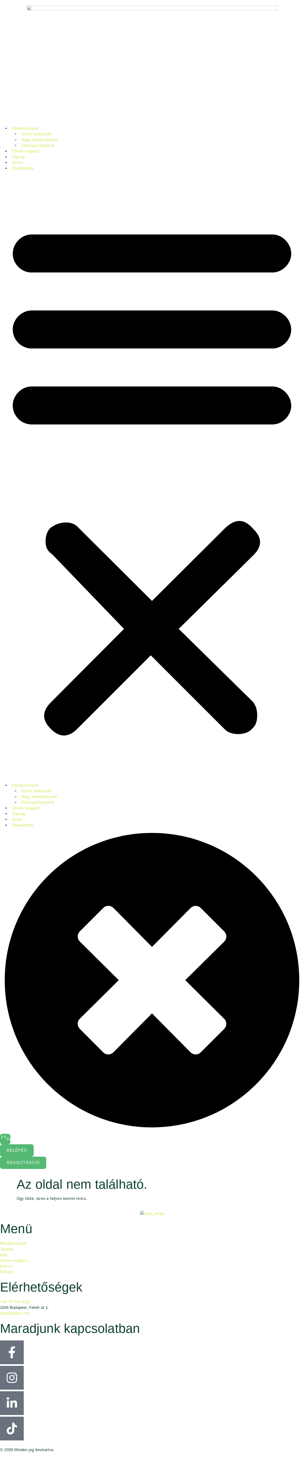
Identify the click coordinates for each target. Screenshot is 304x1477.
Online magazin (26, 151)
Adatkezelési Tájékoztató (23, 1463)
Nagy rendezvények (39, 140)
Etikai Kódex (11, 1459)
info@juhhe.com (14, 1313)
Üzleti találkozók (36, 134)
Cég (3, 1255)
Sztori (17, 162)
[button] (152, 477)
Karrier (6, 1266)
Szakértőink (22, 168)
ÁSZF (5, 1467)
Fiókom (6, 1272)
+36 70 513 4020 (15, 1302)
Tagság (18, 157)
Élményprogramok (37, 145)
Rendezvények (25, 128)
